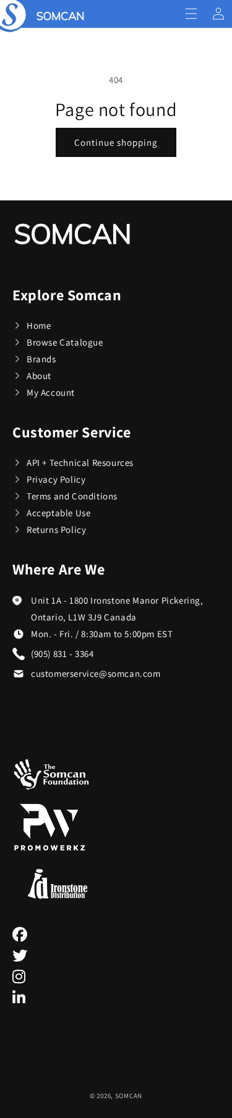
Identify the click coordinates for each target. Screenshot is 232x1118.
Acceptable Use (58, 513)
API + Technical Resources (80, 462)
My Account (51, 392)
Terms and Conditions (72, 496)
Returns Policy (56, 529)
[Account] (218, 13)
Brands (41, 359)
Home (39, 325)
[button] (191, 13)
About (39, 376)
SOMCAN (128, 1095)
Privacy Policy (56, 479)
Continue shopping (116, 142)
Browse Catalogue (65, 342)
